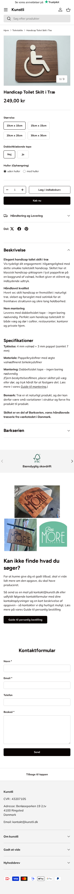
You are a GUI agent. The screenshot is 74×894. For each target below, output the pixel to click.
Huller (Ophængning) (16, 165)
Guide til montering (33, 386)
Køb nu (37, 200)
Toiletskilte (17, 30)
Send (37, 752)
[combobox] (37, 18)
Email (7, 678)
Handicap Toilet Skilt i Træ (39, 30)
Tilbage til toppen (37, 774)
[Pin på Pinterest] (26, 228)
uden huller (13, 171)
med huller (33, 171)
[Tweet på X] (12, 228)
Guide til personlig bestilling (25, 619)
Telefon (8, 695)
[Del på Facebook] (19, 228)
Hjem (6, 30)
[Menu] (6, 10)
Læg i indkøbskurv (49, 189)
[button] (68, 10)
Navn (7, 661)
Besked (8, 712)
